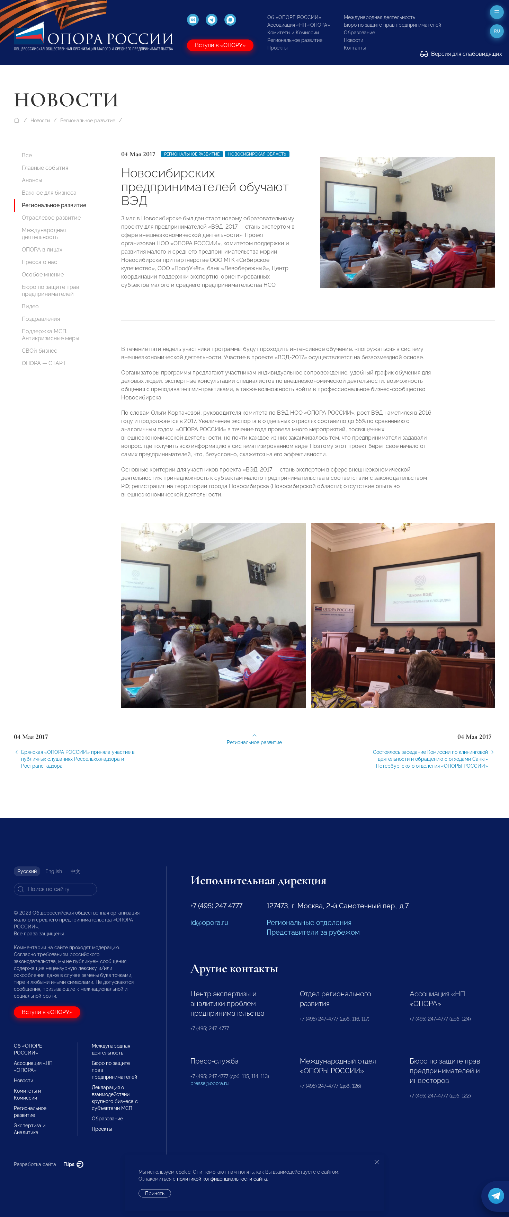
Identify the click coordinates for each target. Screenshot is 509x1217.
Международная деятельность (379, 17)
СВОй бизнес (39, 350)
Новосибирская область (257, 154)
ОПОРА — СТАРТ (44, 363)
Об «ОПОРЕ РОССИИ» (294, 17)
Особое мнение (43, 274)
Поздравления (41, 319)
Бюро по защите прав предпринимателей (392, 25)
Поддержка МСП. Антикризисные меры (50, 335)
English (53, 871)
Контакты (355, 48)
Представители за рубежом (313, 932)
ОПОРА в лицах (42, 249)
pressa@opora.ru (209, 1083)
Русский (27, 871)
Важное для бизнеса (49, 192)
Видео (30, 306)
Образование (359, 32)
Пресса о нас (39, 262)
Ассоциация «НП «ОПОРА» (298, 25)
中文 (75, 871)
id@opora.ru (209, 922)
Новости (353, 40)
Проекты (277, 48)
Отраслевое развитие (51, 217)
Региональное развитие (294, 40)
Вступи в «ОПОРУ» (220, 45)
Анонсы (32, 180)
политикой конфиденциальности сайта (222, 1179)
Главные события (45, 168)
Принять (154, 1193)
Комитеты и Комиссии (293, 32)
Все (27, 155)
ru (497, 31)
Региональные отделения (309, 922)
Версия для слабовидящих (466, 54)
